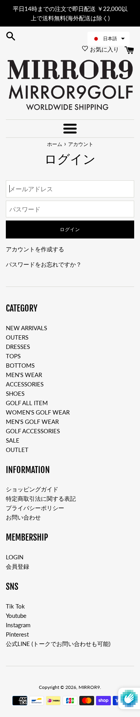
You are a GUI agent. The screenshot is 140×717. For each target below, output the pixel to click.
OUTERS (17, 337)
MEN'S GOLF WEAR (32, 421)
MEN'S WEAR (24, 374)
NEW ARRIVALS (26, 327)
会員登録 (17, 566)
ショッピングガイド (32, 489)
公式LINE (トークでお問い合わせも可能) (58, 643)
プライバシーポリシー (35, 507)
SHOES (15, 393)
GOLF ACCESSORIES (33, 430)
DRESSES (18, 346)
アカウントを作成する (35, 249)
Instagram (18, 624)
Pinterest (17, 634)
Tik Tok (15, 606)
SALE (12, 440)
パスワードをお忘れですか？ (44, 264)
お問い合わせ (23, 517)
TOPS (13, 355)
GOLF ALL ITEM (27, 402)
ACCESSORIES (25, 384)
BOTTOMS (20, 365)
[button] (109, 39)
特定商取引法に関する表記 (41, 498)
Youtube (16, 615)
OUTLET (17, 449)
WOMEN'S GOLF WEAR (38, 412)
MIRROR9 (89, 687)
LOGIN (14, 556)
